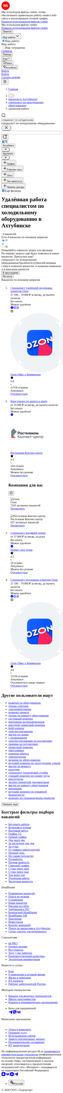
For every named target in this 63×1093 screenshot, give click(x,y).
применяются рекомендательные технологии (30, 1053)
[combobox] (17, 120)
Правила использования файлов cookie (24, 27)
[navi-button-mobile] (4, 82)
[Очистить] (6, 128)
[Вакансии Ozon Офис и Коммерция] (34, 343)
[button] (5, 70)
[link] (7, 63)
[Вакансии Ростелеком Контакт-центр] (34, 434)
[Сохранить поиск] (4, 137)
